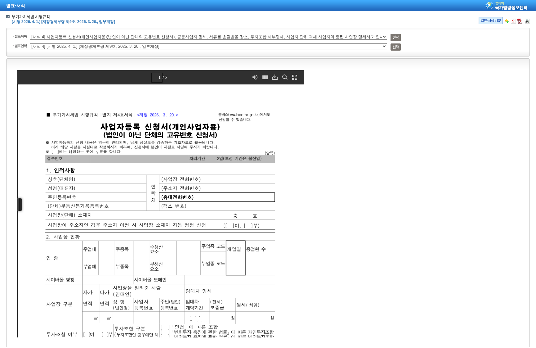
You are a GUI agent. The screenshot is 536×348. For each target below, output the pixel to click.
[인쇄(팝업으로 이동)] (527, 21)
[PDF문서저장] (519, 21)
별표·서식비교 (490, 20)
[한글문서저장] (513, 21)
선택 (395, 37)
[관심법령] (506, 21)
